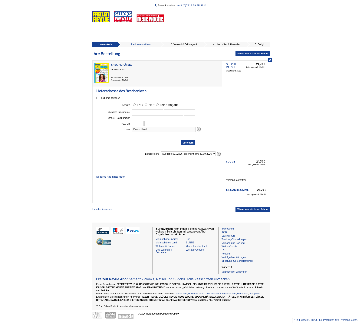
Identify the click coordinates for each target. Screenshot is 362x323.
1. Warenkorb (104, 44)
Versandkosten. (349, 319)
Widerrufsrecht (229, 246)
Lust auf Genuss (195, 249)
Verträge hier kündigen (234, 257)
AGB (224, 232)
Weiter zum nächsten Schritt (252, 53)
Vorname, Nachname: (119, 112)
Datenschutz (228, 235)
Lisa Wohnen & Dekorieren (164, 251)
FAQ (224, 250)
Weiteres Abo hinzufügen (110, 176)
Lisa (188, 239)
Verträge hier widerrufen (234, 271)
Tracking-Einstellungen (234, 239)
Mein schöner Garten (167, 239)
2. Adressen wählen (141, 44)
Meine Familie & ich (196, 246)
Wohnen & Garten (165, 246)
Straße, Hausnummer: (119, 118)
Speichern (188, 142)
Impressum (228, 228)
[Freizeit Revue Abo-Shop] (142, 14)
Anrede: (126, 104)
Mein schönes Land (166, 242)
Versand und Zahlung (233, 243)
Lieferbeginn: (152, 154)
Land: (127, 129)
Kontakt (226, 253)
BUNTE (190, 242)
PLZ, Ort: (125, 123)
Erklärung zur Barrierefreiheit (237, 260)
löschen (269, 60)
